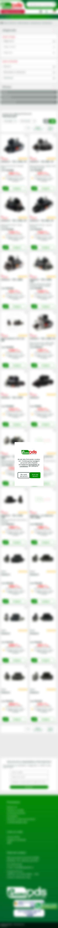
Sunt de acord (35, 475)
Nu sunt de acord (23, 475)
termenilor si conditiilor (29, 465)
